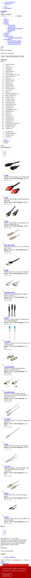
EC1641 (6, 318)
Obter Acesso (7, 8)
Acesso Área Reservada (14, 44)
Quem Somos (11, 25)
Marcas (6, 22)
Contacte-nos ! (8, 3)
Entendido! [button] (7, 575)
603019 (6, 493)
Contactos (7, 33)
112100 (6, 175)
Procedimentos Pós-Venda (15, 37)
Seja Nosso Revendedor (14, 42)
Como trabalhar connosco (15, 41)
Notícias (6, 34)
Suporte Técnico (8, 36)
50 (5, 153)
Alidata (3, 561)
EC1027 (6, 517)
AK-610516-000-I (9, 367)
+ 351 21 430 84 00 (9, 2)
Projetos (10, 31)
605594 (6, 270)
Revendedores (8, 39)
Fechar (22, 56)
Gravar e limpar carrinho (12, 56)
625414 (6, 444)
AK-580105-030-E (9, 292)
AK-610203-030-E (9, 392)
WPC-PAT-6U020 (9, 245)
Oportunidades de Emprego (15, 28)
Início (5, 19)
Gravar (3, 56)
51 (5, 155)
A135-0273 (7, 466)
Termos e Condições (9, 557)
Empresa (6, 23)
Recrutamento (11, 30)
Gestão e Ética (11, 27)
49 (5, 152)
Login (5, 6)
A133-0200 (7, 419)
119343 (6, 197)
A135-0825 (7, 341)
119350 (6, 221)
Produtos (6, 20)
